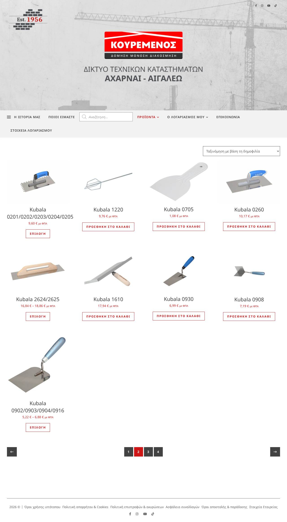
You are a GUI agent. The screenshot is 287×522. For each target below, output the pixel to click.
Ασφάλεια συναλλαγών (182, 507)
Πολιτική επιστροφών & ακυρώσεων (137, 507)
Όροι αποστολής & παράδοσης (224, 507)
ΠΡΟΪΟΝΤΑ (146, 117)
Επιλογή (38, 234)
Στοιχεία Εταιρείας (263, 507)
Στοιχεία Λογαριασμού (31, 130)
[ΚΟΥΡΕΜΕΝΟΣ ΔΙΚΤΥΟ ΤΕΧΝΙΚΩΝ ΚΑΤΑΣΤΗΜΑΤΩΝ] (143, 55)
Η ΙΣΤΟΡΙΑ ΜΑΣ (27, 117)
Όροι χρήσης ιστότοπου (42, 507)
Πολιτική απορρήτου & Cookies (85, 507)
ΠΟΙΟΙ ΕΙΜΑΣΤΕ (61, 117)
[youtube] (145, 514)
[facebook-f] (130, 514)
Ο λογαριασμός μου (185, 117)
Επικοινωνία (228, 117)
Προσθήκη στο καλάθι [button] (108, 227)
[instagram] (137, 514)
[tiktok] (152, 514)
